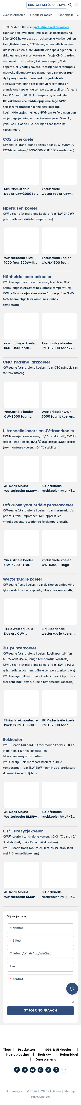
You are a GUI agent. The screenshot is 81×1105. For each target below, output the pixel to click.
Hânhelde (27, 276)
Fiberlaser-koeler (20, 208)
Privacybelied (40, 1097)
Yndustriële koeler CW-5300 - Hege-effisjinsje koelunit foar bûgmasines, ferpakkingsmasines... (59, 562)
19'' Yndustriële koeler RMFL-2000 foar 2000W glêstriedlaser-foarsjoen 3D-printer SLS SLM (59, 723)
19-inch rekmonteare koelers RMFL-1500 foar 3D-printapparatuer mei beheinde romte (21, 723)
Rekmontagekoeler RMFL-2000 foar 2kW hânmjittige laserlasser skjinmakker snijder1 (58, 345)
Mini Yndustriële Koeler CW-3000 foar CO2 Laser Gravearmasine (21, 191)
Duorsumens (46, 1059)
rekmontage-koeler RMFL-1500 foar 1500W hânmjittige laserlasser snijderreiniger (20, 345)
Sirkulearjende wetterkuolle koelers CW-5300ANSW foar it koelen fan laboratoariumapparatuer (58, 631)
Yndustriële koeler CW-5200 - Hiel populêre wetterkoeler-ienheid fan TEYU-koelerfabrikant (21, 562)
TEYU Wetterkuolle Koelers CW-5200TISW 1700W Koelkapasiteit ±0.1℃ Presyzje (21, 631)
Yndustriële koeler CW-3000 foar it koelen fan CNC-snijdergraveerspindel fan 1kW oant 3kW (21, 414)
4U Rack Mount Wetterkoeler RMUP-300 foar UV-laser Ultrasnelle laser (20, 488)
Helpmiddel (69, 1054)
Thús (7, 1049)
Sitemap (69, 1091)
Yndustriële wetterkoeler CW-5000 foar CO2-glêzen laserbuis (56, 191)
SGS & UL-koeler (58, 1049)
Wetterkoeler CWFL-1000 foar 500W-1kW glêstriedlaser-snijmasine (21, 260)
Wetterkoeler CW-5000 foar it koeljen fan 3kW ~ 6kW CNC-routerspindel (58, 414)
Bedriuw (44, 1054)
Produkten (26, 1049)
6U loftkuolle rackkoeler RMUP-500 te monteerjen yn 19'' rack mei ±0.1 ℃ (59, 488)
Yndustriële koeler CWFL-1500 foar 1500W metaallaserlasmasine (59, 260)
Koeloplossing (17, 1054)
